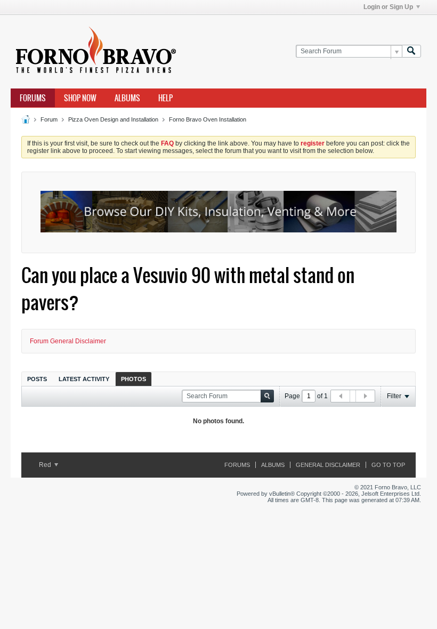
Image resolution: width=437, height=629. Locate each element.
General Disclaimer (328, 465)
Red (46, 465)
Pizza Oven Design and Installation (113, 119)
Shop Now (80, 98)
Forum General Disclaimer (68, 341)
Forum (49, 119)
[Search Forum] (411, 51)
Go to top (388, 465)
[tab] (37, 379)
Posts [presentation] (37, 379)
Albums (127, 98)
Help (165, 98)
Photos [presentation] (133, 379)
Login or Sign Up (388, 7)
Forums (33, 98)
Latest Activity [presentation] (84, 379)
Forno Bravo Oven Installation (207, 119)
